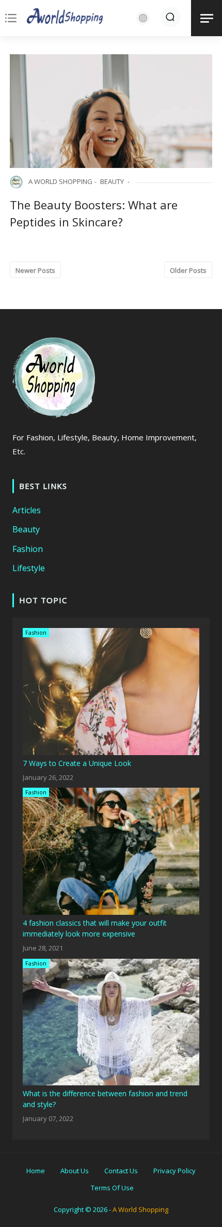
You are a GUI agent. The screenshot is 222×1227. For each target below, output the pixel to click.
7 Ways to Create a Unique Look (77, 763)
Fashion (27, 549)
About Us (74, 1170)
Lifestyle (28, 568)
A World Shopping (140, 1209)
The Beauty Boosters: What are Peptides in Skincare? (94, 213)
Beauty (112, 181)
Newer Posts (35, 270)
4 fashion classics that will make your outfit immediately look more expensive (95, 928)
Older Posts (188, 270)
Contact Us (121, 1170)
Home (35, 1170)
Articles (26, 510)
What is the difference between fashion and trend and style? (105, 1098)
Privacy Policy (174, 1170)
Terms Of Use (112, 1187)
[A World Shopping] (65, 18)
